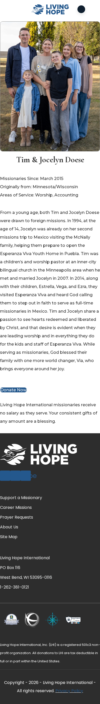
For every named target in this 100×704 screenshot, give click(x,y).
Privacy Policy (69, 691)
